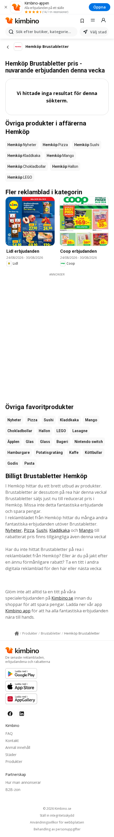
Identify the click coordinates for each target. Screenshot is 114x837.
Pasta (29, 463)
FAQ (9, 733)
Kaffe (73, 452)
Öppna (99, 7)
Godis (12, 463)
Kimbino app (17, 611)
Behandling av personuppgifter (57, 829)
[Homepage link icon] (17, 633)
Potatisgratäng (49, 452)
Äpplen (13, 442)
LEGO (61, 431)
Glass (45, 442)
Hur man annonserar (23, 782)
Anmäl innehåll (17, 747)
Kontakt (12, 740)
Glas (30, 442)
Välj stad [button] (98, 31)
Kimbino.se (62, 598)
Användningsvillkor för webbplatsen (57, 822)
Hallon (44, 431)
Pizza (32, 420)
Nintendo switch (88, 442)
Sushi (49, 420)
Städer (10, 754)
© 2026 (57, 808)
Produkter (13, 761)
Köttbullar (93, 452)
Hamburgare (18, 452)
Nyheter (14, 420)
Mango (91, 420)
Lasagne (79, 431)
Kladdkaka (69, 420)
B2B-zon (12, 789)
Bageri (62, 442)
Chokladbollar (19, 431)
